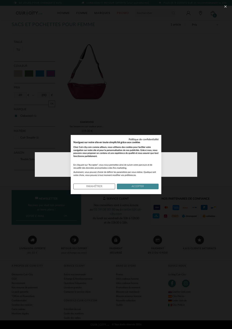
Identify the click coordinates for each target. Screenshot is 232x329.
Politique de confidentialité (144, 139)
